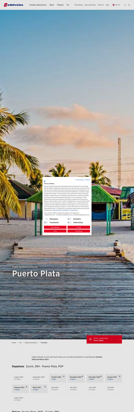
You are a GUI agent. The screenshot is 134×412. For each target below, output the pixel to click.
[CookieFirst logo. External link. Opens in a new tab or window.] (44, 181)
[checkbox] (69, 219)
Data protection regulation (61, 210)
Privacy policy (80, 179)
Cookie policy (74, 210)
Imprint (88, 179)
